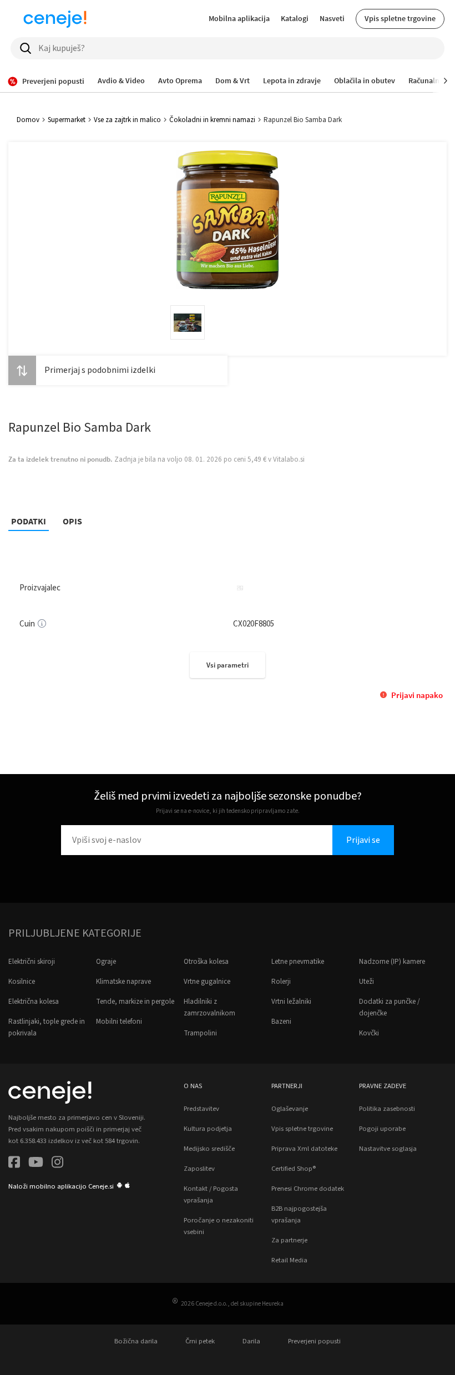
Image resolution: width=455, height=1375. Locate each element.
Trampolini (200, 1033)
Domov (28, 120)
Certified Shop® (293, 1169)
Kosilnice (21, 982)
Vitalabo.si (289, 459)
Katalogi (295, 18)
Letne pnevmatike (297, 962)
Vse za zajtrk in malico (127, 120)
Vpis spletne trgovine (400, 18)
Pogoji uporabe (382, 1129)
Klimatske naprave (123, 982)
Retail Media (289, 1260)
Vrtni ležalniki (291, 1002)
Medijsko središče (209, 1149)
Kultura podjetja (208, 1129)
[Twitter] (35, 1163)
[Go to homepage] (55, 19)
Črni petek (200, 1341)
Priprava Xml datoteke (304, 1149)
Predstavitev (201, 1109)
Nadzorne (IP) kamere (392, 962)
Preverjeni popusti (314, 1341)
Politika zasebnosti (387, 1109)
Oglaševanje (289, 1109)
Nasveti (332, 18)
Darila (251, 1341)
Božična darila (136, 1341)
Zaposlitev (199, 1169)
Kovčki (369, 1033)
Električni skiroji (31, 962)
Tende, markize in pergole (135, 1002)
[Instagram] (57, 1163)
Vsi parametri (227, 665)
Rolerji (281, 982)
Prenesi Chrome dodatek (307, 1189)
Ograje (106, 962)
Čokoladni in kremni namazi (212, 120)
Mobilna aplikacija (239, 18)
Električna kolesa (33, 1002)
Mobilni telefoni (119, 1022)
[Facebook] (14, 1163)
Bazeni (281, 1022)
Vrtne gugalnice (207, 982)
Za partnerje (289, 1240)
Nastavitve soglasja (388, 1149)
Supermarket (66, 120)
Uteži (366, 982)
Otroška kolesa (206, 962)
